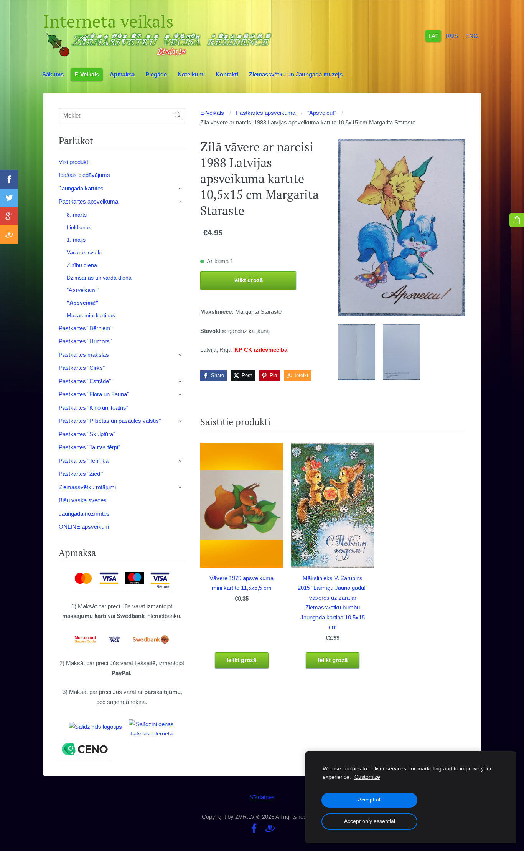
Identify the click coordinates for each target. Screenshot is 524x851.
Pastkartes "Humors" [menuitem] (85, 341)
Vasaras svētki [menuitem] (84, 252)
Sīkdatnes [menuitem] (262, 797)
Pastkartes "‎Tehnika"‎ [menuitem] (84, 460)
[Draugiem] (270, 828)
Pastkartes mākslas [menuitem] (84, 354)
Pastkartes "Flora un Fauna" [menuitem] (94, 394)
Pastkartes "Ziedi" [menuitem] (81, 473)
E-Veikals (212, 112)
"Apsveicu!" (321, 112)
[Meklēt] (178, 115)
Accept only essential (369, 821)
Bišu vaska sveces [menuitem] (83, 500)
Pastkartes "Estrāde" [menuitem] (85, 381)
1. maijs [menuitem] (76, 240)
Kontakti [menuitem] (227, 74)
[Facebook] (254, 828)
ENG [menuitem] (471, 35)
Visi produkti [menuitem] (74, 162)
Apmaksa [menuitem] (122, 74)
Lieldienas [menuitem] (79, 227)
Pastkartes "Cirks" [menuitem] (82, 367)
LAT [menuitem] (433, 35)
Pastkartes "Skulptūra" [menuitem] (87, 434)
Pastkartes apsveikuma (265, 112)
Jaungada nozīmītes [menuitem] (84, 513)
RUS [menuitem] (452, 35)
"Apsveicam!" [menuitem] (83, 290)
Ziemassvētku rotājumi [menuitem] (87, 487)
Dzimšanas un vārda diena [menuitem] (99, 278)
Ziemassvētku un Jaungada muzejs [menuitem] (296, 74)
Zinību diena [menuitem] (82, 265)
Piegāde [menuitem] (156, 74)
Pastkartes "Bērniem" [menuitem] (85, 328)
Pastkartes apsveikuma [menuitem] (88, 201)
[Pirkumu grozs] (516, 220)
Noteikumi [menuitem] (191, 74)
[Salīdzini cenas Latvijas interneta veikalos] (152, 727)
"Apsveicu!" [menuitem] (83, 303)
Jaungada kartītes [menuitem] (81, 188)
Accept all (369, 800)
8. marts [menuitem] (77, 215)
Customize (367, 777)
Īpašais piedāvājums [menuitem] (84, 175)
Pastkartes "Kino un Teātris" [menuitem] (93, 407)
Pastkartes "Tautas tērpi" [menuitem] (89, 447)
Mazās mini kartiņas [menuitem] (91, 315)
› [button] (181, 188)
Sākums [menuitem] (53, 74)
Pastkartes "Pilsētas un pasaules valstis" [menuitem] (110, 420)
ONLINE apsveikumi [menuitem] (84, 526)
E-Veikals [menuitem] (86, 74)
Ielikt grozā (248, 280)
